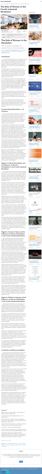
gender (5, 443)
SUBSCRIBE (20, 21)
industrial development (12, 443)
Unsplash (9, 440)
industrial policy (22, 443)
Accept (7, 472)
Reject (3, 472)
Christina (5, 440)
